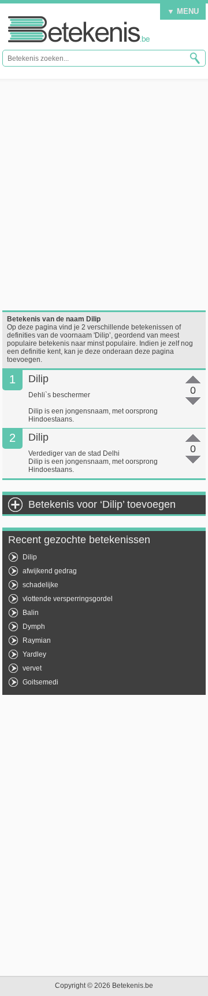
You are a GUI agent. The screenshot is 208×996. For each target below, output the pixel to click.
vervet (32, 668)
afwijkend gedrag (50, 571)
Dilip (30, 557)
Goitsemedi (40, 682)
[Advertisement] (104, 194)
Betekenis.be (79, 29)
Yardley (34, 654)
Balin (31, 613)
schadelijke (40, 585)
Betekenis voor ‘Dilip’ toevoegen (102, 504)
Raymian (37, 640)
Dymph (34, 626)
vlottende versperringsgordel (68, 599)
